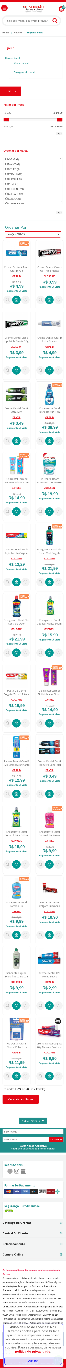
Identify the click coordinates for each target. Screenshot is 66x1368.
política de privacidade (32, 1351)
